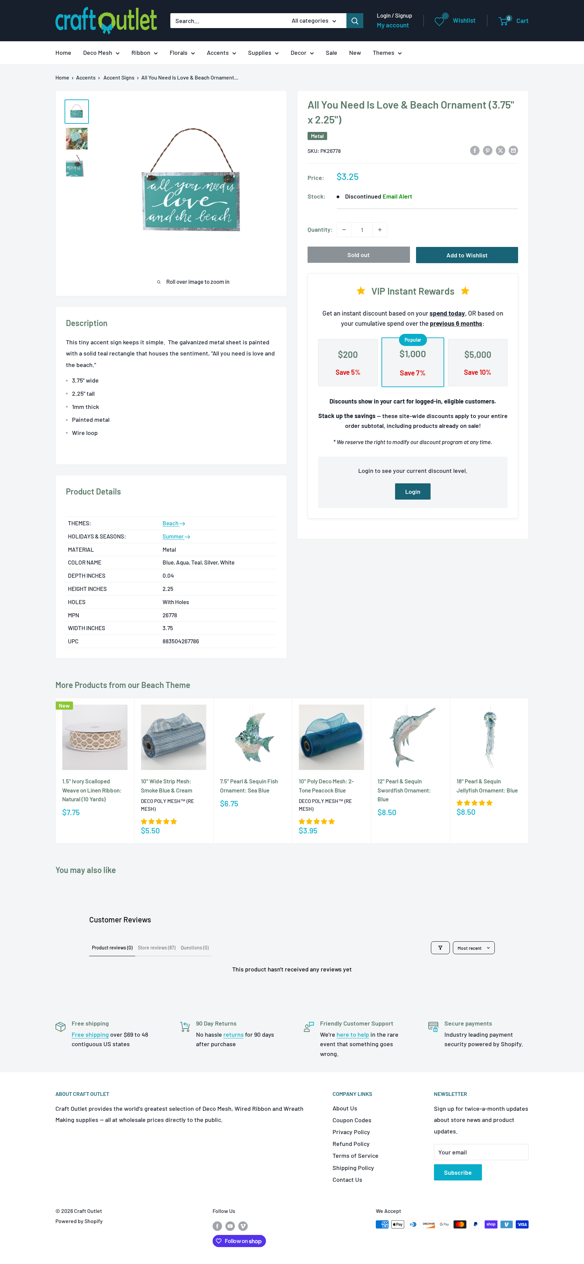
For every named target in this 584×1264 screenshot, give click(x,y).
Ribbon (140, 52)
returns (233, 1034)
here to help (353, 1034)
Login (412, 491)
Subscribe (458, 1172)
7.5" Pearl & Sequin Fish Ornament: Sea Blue (249, 785)
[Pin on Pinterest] (487, 150)
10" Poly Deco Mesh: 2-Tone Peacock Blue (326, 785)
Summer (174, 536)
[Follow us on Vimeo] (243, 1225)
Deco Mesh (97, 52)
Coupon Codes (352, 1120)
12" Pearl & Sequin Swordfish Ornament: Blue (404, 790)
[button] (159, 821)
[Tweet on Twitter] (500, 150)
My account (393, 25)
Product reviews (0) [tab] (112, 947)
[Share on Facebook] (475, 150)
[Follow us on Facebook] (217, 1225)
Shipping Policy (353, 1167)
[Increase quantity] (380, 230)
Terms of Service (356, 1155)
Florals (179, 52)
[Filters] (440, 947)
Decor (299, 52)
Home (63, 52)
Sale (331, 52)
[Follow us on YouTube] (230, 1225)
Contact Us (347, 1179)
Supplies (259, 52)
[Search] (354, 20)
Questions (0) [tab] (195, 947)
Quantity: (320, 229)
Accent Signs (119, 77)
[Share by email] (513, 150)
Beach (171, 523)
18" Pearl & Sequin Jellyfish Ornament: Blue (487, 785)
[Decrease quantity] (344, 230)
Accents (218, 52)
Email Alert (397, 196)
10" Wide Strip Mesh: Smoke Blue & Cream (166, 785)
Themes (383, 52)
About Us (345, 1108)
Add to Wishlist (467, 255)
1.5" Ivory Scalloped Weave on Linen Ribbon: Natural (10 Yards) (92, 790)
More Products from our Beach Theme (122, 685)
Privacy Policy (351, 1131)
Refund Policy (351, 1143)
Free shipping (90, 1034)
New (355, 52)
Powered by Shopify (79, 1221)
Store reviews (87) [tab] (156, 947)
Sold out (358, 254)
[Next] (529, 771)
